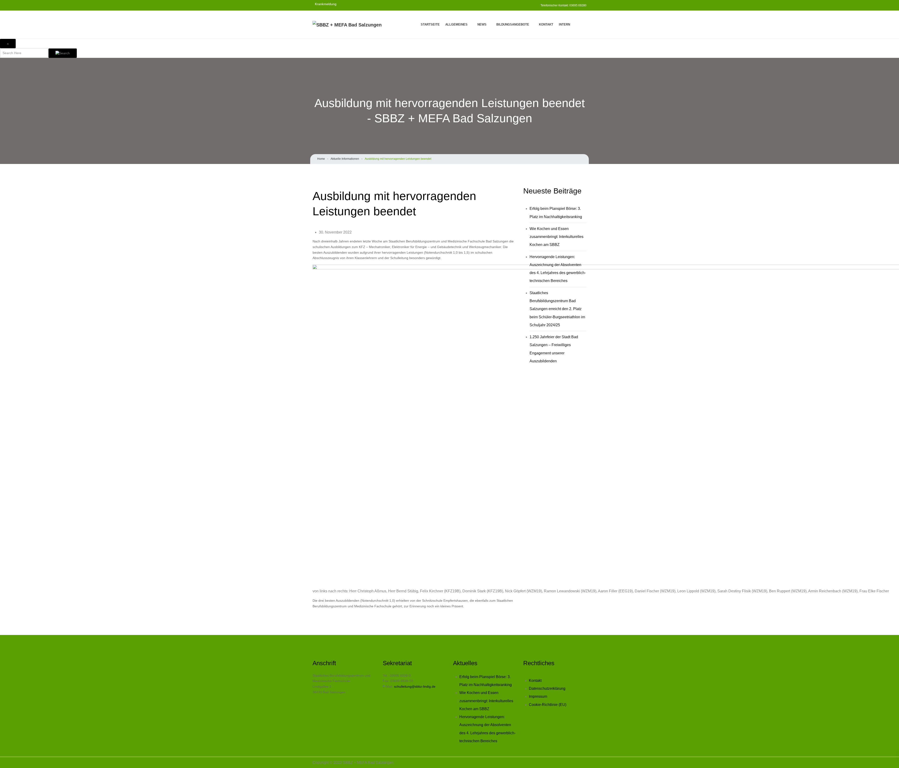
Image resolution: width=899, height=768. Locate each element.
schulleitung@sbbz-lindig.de (414, 686)
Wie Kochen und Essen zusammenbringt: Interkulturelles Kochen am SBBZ (556, 237)
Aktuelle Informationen (345, 158)
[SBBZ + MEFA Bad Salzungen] (347, 24)
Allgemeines (456, 24)
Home (321, 158)
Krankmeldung (325, 4)
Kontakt (546, 24)
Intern (564, 24)
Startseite (430, 24)
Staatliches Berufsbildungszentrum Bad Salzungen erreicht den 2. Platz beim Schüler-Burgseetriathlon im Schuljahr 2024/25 (557, 309)
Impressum (538, 696)
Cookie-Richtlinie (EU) (547, 705)
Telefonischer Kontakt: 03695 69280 (563, 5)
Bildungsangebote (512, 24)
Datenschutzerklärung (547, 688)
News (481, 24)
